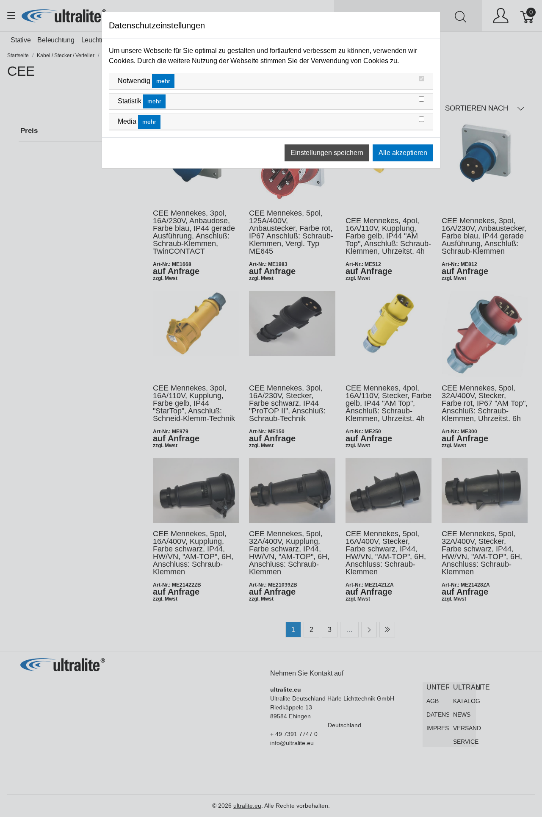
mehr (163, 81)
